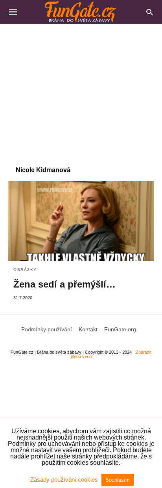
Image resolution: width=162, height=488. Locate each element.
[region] (81, 91)
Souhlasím (117, 480)
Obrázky (25, 269)
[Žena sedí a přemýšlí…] (81, 221)
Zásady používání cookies (64, 479)
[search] (149, 12)
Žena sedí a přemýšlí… (64, 284)
